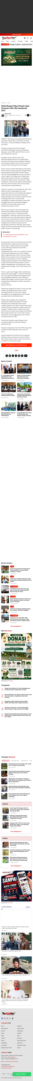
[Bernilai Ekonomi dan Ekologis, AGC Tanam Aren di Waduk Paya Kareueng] (4, 766)
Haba (2, 1035)
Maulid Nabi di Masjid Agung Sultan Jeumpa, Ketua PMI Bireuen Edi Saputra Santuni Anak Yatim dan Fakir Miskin (18, 715)
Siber (8, 1073)
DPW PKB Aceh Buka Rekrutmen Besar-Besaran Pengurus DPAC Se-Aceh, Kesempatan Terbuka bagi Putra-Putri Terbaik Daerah (19, 859)
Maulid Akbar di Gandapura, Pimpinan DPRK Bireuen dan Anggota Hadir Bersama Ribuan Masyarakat (20, 780)
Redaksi (4, 1073)
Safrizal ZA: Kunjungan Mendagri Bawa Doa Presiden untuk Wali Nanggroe (20, 609)
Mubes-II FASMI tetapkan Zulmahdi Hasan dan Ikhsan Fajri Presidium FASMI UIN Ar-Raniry (24, 377)
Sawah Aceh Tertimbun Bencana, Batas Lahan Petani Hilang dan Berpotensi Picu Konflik (21, 580)
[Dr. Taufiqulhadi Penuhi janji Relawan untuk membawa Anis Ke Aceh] (8, 369)
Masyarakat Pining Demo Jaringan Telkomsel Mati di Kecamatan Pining (24, 395)
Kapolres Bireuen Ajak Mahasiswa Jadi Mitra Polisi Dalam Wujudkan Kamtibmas (19, 787)
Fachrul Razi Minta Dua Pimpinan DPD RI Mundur (8, 394)
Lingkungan (20, 1031)
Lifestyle (19, 1033)
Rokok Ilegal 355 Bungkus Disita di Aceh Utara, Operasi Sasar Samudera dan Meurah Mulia (19, 809)
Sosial (2, 1033)
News (16, 350)
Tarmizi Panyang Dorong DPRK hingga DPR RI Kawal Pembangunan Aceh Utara (20, 851)
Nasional (19, 1026)
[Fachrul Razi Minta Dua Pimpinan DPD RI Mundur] (8, 387)
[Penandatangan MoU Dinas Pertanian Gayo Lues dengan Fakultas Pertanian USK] (24, 406)
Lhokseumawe (14, 615)
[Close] (29, 1074)
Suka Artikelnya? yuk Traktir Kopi (15, 345)
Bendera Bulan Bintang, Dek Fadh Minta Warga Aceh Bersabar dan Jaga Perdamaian (19, 844)
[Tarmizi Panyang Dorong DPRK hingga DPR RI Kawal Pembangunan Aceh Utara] (6, 852)
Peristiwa (20, 41)
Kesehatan (20, 1043)
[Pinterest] (19, 355)
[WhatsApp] (22, 355)
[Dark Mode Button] (24, 38)
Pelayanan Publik (21, 1045)
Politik (26, 41)
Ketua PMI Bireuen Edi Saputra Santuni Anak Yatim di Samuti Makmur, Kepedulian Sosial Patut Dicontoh (18, 696)
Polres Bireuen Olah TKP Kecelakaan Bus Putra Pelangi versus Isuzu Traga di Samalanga (19, 795)
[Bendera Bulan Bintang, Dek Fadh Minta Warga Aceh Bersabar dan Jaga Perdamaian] (6, 845)
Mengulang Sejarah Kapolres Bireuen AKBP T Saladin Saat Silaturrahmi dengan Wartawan (16, 702)
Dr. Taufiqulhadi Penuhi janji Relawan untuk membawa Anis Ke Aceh (7, 377)
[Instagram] (7, 1018)
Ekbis (7, 41)
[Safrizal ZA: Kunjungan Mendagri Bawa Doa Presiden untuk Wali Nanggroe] (5, 609)
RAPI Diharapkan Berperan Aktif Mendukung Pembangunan (8, 414)
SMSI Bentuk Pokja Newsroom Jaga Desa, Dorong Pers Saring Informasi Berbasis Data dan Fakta (19, 590)
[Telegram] (16, 355)
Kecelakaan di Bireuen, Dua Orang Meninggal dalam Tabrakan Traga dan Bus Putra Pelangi (16, 708)
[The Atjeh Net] (9, 38)
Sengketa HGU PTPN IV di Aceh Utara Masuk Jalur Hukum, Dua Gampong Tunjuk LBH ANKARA (20, 824)
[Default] (28, 115)
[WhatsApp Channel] (10, 1018)
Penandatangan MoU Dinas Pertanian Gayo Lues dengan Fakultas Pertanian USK (24, 414)
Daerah (3, 1031)
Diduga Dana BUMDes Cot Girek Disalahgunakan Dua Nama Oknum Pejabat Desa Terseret (17, 689)
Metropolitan (14, 586)
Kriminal (13, 596)
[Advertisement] (16, 16)
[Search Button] (27, 38)
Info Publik (4, 1045)
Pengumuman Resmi (6, 1047)
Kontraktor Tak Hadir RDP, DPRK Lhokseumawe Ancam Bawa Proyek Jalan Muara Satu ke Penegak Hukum (20, 619)
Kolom (18, 1047)
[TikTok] (13, 1018)
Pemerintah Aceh (21, 1040)
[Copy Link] (7, 355)
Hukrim (3, 1038)
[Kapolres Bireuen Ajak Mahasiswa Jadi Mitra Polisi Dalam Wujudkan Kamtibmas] (4, 789)
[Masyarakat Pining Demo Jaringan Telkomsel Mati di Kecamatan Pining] (24, 387)
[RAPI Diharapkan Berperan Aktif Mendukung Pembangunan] (8, 406)
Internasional (20, 1028)
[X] (13, 355)
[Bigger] (30, 115)
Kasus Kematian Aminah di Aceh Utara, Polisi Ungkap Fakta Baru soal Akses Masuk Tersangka (20, 600)
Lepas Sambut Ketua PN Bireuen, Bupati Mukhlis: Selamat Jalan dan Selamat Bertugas (19, 773)
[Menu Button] (30, 38)
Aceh (2, 41)
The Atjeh (10, 680)
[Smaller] (25, 115)
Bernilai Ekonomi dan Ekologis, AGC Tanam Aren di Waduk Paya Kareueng (20, 764)
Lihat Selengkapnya (15, 626)
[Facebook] (10, 355)
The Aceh (10, 902)
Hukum (13, 41)
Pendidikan (4, 1043)
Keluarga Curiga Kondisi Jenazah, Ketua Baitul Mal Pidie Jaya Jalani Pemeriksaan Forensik (18, 817)
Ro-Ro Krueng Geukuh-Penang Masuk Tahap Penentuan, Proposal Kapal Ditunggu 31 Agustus (20, 570)
